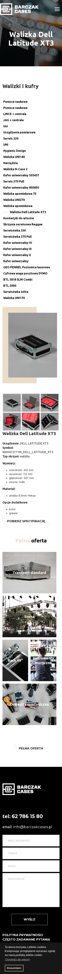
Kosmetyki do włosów (18, 218)
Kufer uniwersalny (15, 261)
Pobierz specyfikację (26, 521)
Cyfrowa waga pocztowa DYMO (25, 273)
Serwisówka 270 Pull (17, 236)
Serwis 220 (10, 138)
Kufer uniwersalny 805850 (21, 187)
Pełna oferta (31, 748)
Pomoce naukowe (15, 101)
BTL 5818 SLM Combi (17, 279)
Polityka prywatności (22, 935)
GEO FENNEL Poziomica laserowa (26, 267)
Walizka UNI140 (14, 156)
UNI (5, 144)
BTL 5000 (9, 285)
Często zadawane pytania (26, 939)
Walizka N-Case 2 (15, 169)
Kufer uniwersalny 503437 (21, 175)
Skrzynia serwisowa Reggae (22, 224)
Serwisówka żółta (15, 291)
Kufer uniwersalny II (17, 255)
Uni (5, 126)
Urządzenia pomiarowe (19, 132)
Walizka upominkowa (17, 205)
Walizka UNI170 (14, 297)
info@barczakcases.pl (32, 827)
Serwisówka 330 (14, 230)
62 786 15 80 (27, 816)
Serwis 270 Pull (13, 181)
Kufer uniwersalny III (17, 248)
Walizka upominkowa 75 (19, 193)
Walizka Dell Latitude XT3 (28, 212)
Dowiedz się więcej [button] (17, 959)
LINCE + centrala (14, 114)
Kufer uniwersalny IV (17, 242)
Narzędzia (10, 163)
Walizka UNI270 (14, 199)
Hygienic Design (14, 150)
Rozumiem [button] (14, 968)
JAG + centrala (13, 120)
